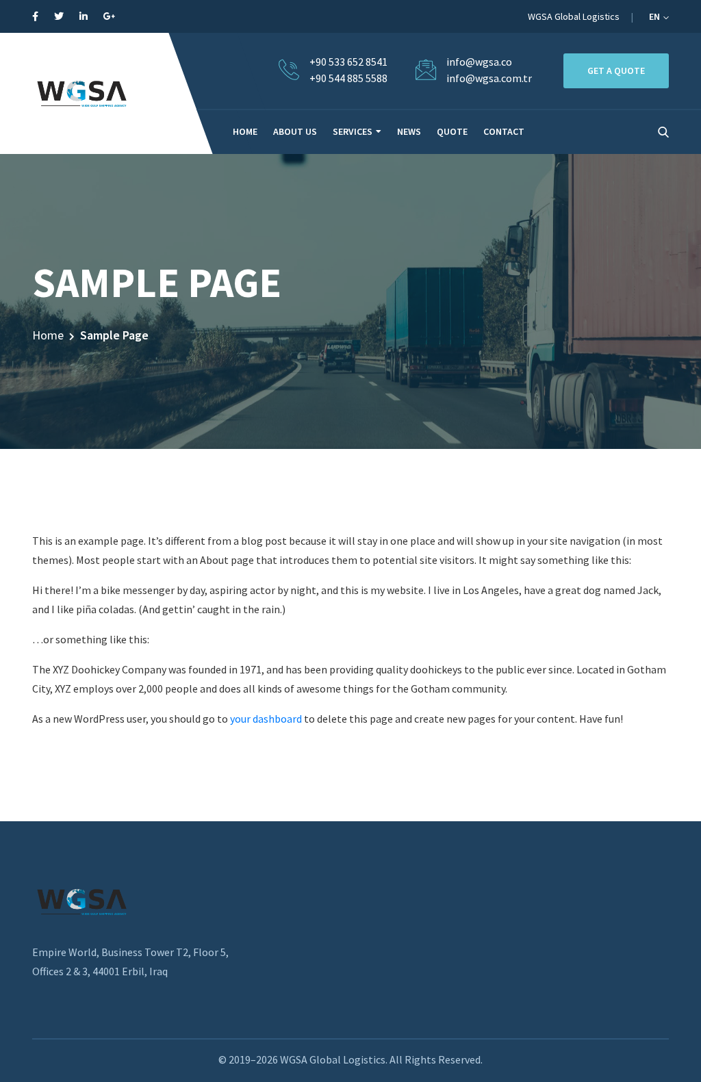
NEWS (409, 131)
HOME (245, 131)
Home (48, 335)
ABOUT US (295, 131)
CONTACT (503, 131)
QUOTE (452, 131)
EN (655, 16)
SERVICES (352, 131)
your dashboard (266, 718)
